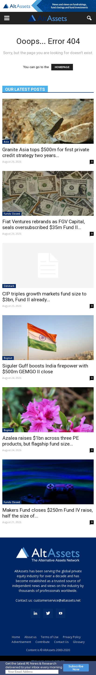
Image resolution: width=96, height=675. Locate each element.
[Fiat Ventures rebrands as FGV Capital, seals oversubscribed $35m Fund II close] (48, 193)
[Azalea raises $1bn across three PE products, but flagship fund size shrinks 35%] (48, 409)
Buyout (8, 358)
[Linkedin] (35, 613)
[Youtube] (60, 613)
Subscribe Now (76, 668)
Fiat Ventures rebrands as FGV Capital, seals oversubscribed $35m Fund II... (43, 224)
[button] (6, 18)
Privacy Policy (72, 637)
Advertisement (21, 642)
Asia (6, 141)
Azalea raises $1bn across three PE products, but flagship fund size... (40, 441)
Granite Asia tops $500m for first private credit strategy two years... (45, 152)
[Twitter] (48, 613)
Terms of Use (49, 637)
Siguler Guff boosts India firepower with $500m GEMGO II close (45, 368)
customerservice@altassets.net (57, 600)
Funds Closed (12, 213)
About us (30, 637)
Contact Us (61, 642)
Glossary (79, 642)
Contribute (42, 642)
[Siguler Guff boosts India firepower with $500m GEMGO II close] (48, 337)
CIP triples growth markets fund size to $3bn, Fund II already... (44, 296)
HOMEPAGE (62, 67)
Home (16, 637)
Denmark (9, 286)
